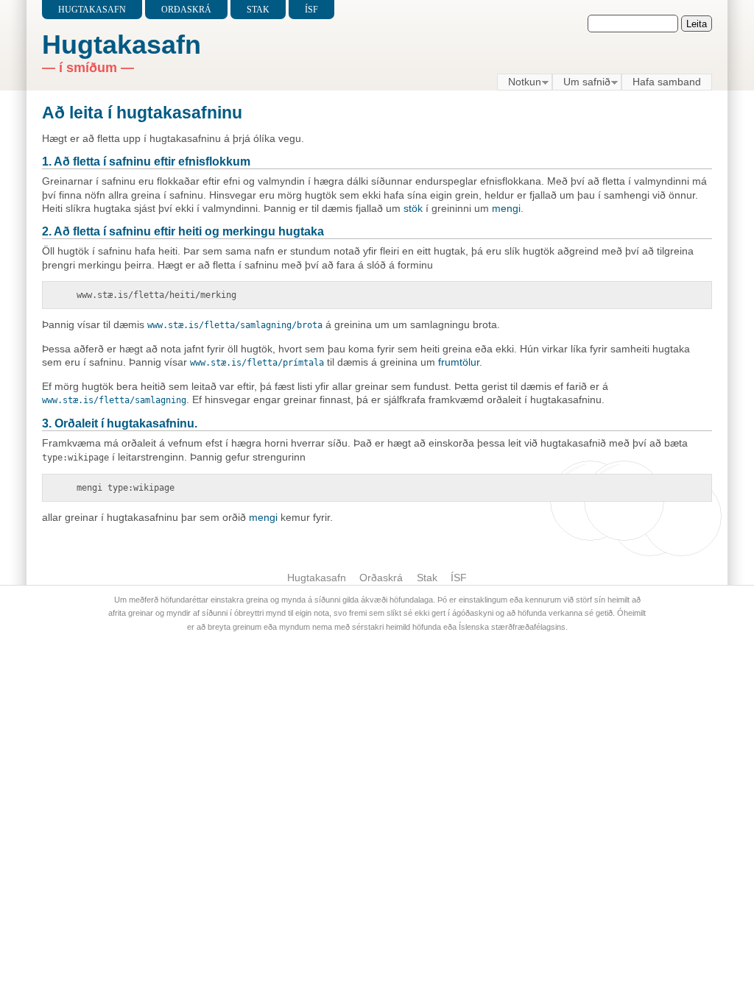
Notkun (519, 82)
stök (413, 208)
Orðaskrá (186, 9)
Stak (258, 9)
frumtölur (458, 362)
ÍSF (311, 9)
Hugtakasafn (92, 9)
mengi (506, 208)
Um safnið (581, 82)
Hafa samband (667, 82)
